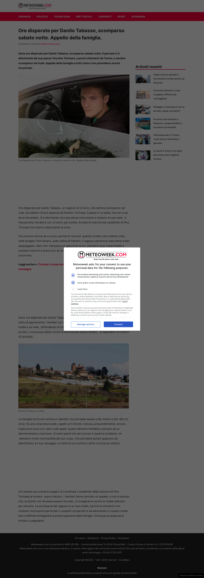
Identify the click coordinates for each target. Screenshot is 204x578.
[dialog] (102, 289)
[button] (102, 289)
